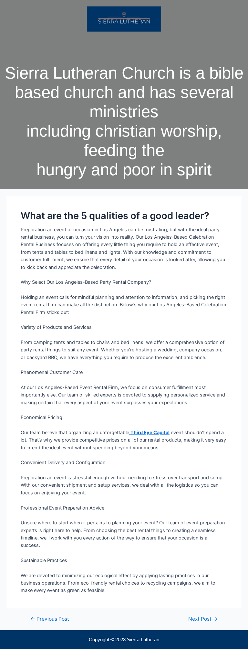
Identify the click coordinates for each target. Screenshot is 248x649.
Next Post (203, 619)
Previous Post (49, 619)
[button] (124, 44)
